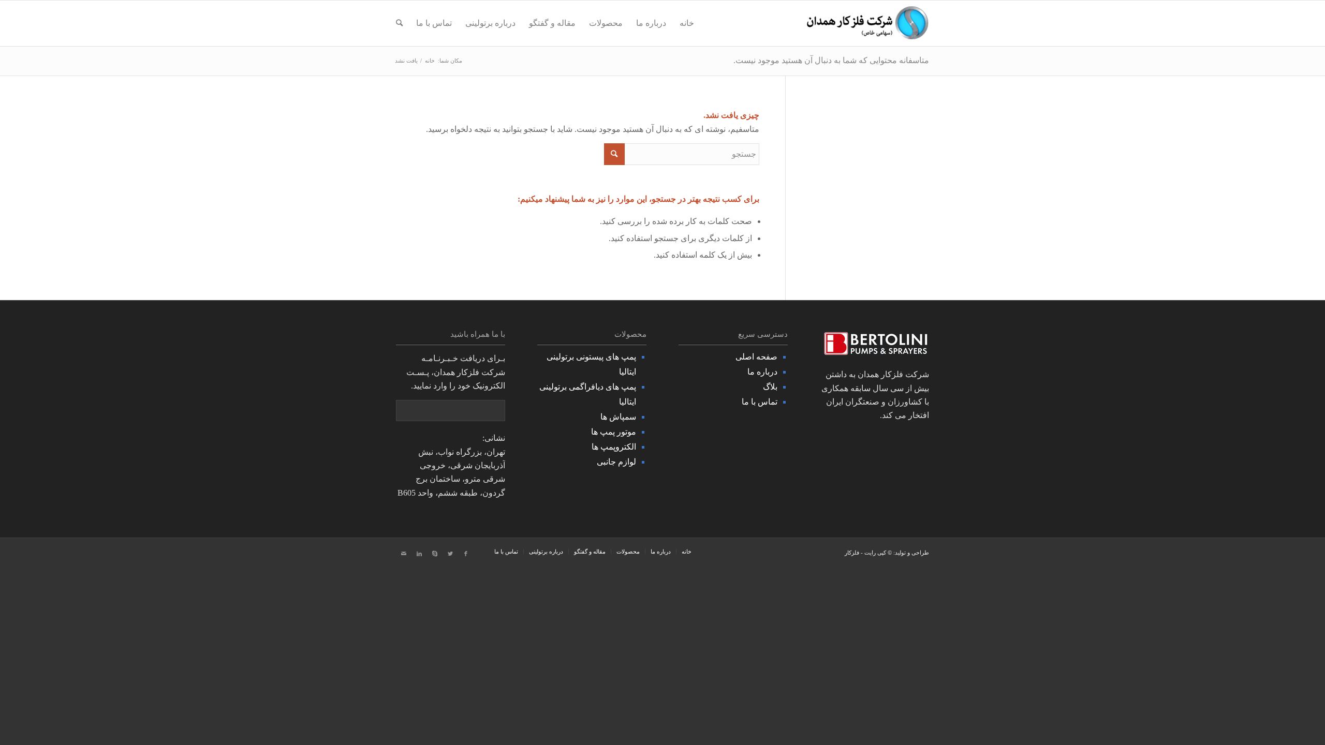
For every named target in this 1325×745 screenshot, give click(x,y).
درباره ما (762, 371)
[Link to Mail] (403, 553)
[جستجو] (399, 23)
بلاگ (770, 386)
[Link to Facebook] (466, 553)
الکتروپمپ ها (614, 446)
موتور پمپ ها (613, 431)
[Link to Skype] (435, 553)
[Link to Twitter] (450, 553)
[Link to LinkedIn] (419, 553)
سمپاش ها (618, 416)
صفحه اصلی (756, 356)
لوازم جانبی (616, 461)
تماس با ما (759, 401)
